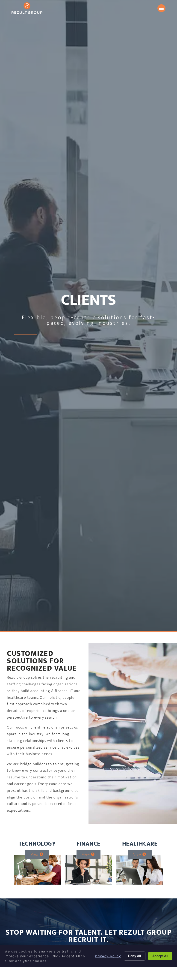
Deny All (134, 956)
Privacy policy (108, 956)
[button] (161, 8)
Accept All (160, 956)
